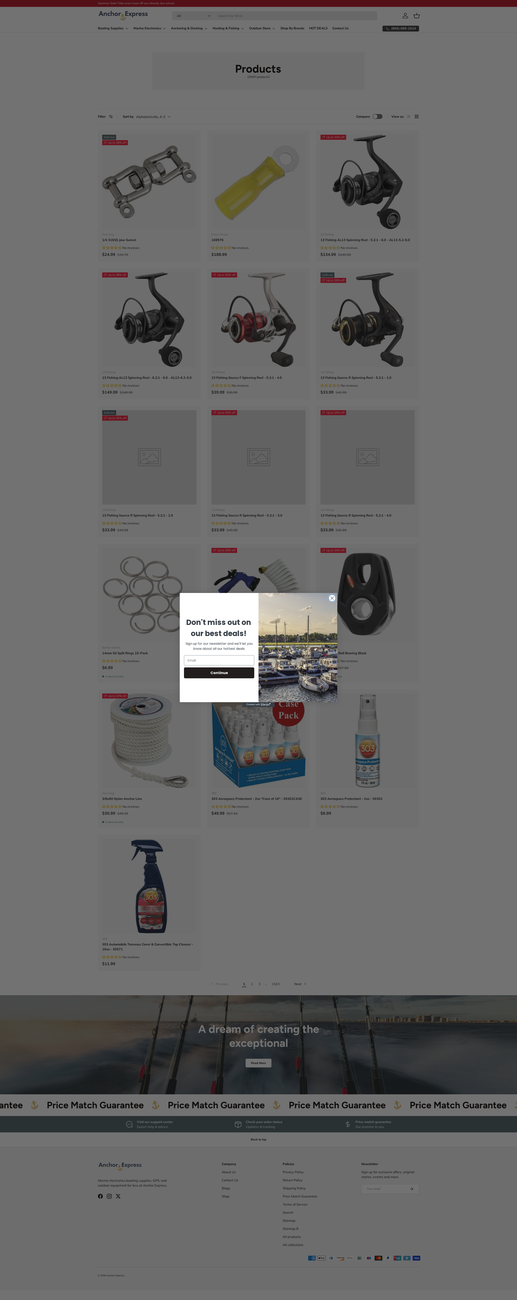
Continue (219, 672)
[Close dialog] (332, 598)
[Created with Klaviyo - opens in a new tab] (258, 704)
